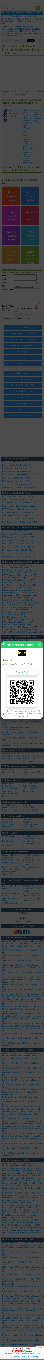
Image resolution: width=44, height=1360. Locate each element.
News (17, 1354)
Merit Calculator (22, 1357)
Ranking (34, 1357)
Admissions (8, 1354)
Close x (40, 1347)
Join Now (23, 672)
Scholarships (26, 1354)
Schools (36, 1354)
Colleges (10, 1357)
